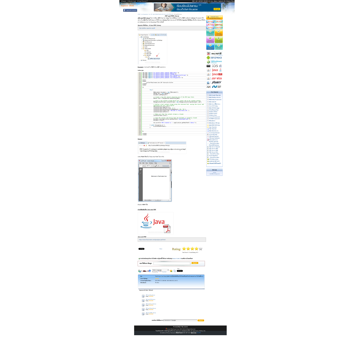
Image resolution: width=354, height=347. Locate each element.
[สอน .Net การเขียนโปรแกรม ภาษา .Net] (214, 88)
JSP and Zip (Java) (150, 295)
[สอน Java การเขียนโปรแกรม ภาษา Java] (214, 71)
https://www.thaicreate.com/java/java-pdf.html (152, 239)
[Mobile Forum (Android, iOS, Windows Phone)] (219, 25)
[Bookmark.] (171, 271)
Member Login (132, 1)
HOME (139, 14)
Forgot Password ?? (143, 1)
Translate (164, 271)
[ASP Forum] (219, 22)
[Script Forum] (219, 28)
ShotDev (214, 172)
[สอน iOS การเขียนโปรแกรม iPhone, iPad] (214, 67)
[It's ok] (192, 250)
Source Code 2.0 (177, 258)
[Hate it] (184, 250)
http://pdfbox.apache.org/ (146, 28)
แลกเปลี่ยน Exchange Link (215, 173)
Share (160, 249)
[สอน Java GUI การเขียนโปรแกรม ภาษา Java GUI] (214, 76)
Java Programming (144, 14)
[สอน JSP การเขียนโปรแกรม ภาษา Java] (214, 80)
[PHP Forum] (210, 22)
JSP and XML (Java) (151, 312)
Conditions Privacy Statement (167, 332)
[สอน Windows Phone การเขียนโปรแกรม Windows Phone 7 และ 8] (214, 63)
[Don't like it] (188, 250)
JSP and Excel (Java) (151, 304)
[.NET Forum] (210, 25)
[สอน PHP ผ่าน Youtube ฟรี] (214, 55)
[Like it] (196, 250)
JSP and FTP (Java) (150, 299)
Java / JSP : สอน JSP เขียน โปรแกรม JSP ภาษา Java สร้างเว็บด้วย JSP (161, 14)
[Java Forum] (210, 28)
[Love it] (201, 250)
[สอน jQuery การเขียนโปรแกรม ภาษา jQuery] (214, 84)
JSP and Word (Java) (151, 308)
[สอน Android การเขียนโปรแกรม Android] (214, 59)
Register (124, 1)
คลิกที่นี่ (199, 332)
